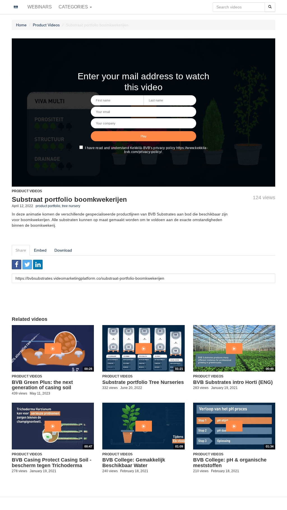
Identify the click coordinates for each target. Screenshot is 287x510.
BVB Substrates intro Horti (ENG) (233, 382)
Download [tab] (63, 250)
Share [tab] (20, 250)
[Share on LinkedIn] (38, 264)
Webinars (39, 6)
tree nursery (71, 206)
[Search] (270, 7)
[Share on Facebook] (16, 264)
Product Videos (46, 25)
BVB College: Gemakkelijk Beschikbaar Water (133, 462)
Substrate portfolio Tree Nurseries (143, 382)
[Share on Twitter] (27, 264)
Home (21, 25)
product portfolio (48, 206)
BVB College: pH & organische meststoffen (230, 462)
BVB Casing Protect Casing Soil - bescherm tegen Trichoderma (51, 462)
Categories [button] (74, 6)
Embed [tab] (40, 250)
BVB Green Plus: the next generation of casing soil (42, 385)
